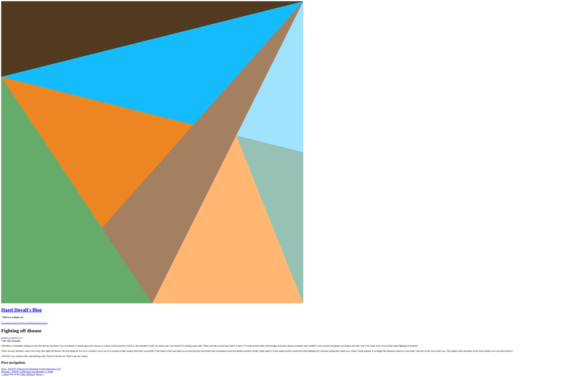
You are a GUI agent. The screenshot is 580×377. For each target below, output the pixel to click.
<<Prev (4, 374)
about (9, 323)
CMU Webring (27, 374)
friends (32, 323)
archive (22, 323)
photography (42, 323)
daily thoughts (13, 340)
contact (15, 323)
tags (27, 323)
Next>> (40, 374)
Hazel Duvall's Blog (21, 310)
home (3, 323)
